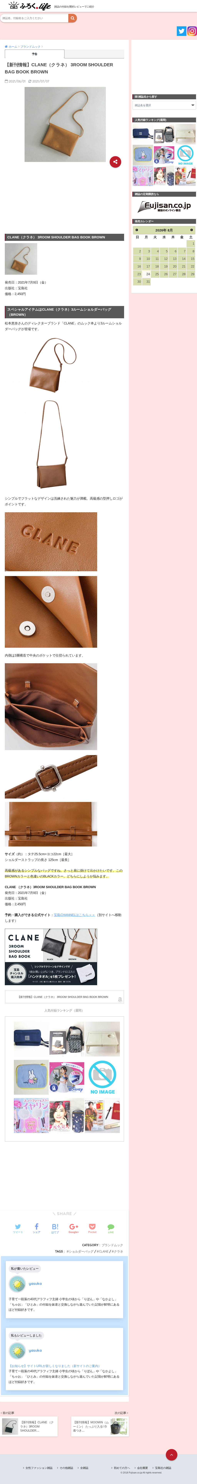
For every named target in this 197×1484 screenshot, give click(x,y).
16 (139, 266)
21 (183, 266)
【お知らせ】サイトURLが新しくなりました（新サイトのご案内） (55, 1366)
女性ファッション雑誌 (39, 1467)
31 (148, 282)
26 (166, 274)
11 (157, 259)
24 (148, 274)
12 (166, 259)
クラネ (118, 1251)
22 (192, 266)
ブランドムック (112, 1245)
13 (174, 259)
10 (148, 259)
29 (192, 274)
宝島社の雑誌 (163, 1467)
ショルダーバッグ (81, 1251)
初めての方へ (122, 1467)
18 (157, 266)
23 (139, 274)
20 (174, 266)
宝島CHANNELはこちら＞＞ (74, 915)
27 (174, 274)
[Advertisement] (64, 198)
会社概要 (142, 1467)
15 (192, 259)
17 (148, 266)
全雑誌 (84, 1467)
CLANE (104, 1251)
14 (183, 259)
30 (139, 282)
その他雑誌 (66, 1467)
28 (183, 274)
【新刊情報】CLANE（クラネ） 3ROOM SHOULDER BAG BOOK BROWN (63, 996)
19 (166, 266)
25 (157, 274)
